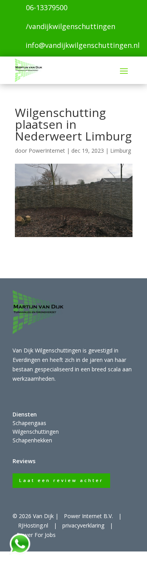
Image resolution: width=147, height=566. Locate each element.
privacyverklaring (83, 525)
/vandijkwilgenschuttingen (70, 26)
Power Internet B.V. (88, 516)
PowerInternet (47, 150)
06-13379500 (46, 7)
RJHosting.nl (33, 525)
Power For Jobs (36, 535)
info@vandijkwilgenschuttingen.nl (82, 45)
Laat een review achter (61, 480)
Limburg (120, 150)
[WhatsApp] (19, 553)
